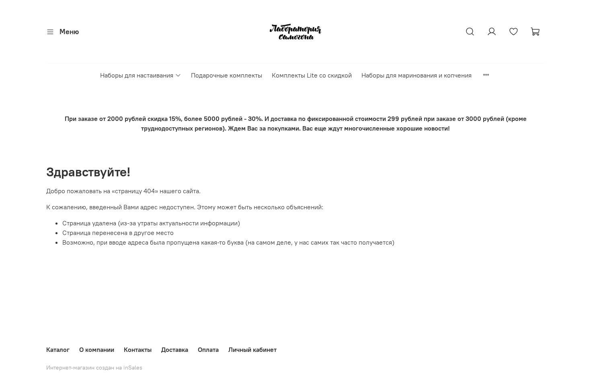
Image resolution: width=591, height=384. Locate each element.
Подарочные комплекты (226, 75)
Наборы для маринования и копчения (416, 75)
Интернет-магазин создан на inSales (94, 367)
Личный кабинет (252, 349)
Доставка (174, 349)
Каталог (58, 349)
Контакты (138, 349)
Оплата (208, 349)
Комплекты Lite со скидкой (312, 75)
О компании (96, 349)
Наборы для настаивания (136, 75)
